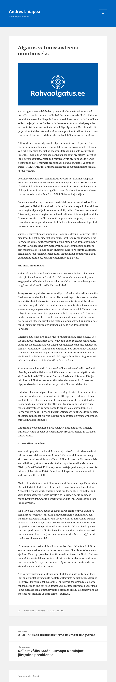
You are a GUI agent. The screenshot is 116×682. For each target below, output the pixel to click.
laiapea (41, 610)
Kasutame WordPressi (28, 676)
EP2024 (53, 610)
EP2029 (60, 610)
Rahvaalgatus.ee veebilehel (33, 111)
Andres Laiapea (24, 11)
